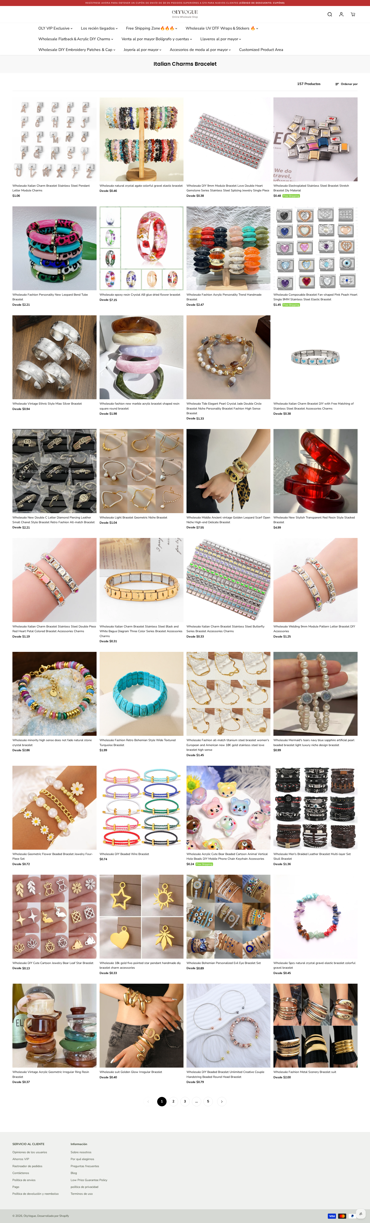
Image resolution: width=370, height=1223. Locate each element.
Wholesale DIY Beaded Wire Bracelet (124, 854)
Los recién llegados (98, 28)
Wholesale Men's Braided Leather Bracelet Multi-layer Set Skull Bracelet (312, 856)
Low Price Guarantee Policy (89, 1180)
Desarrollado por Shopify (53, 1216)
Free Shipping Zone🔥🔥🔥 (150, 28)
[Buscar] (329, 14)
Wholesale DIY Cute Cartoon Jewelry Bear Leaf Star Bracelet (52, 963)
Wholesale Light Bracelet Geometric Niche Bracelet (133, 517)
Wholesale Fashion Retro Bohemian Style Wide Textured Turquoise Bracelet (138, 742)
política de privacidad (84, 1187)
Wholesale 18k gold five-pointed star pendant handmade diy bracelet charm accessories (140, 965)
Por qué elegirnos (82, 1159)
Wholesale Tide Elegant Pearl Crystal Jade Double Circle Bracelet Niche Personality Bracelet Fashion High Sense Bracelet (223, 408)
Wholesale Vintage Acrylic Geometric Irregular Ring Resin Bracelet (50, 1074)
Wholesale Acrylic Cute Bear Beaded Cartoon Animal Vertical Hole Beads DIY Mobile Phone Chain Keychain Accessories (227, 856)
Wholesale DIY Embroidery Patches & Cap (75, 49)
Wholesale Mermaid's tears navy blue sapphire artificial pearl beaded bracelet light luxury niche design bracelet (313, 742)
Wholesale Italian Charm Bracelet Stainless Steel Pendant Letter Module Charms (51, 188)
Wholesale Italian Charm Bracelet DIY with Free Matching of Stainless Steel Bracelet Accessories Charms (313, 406)
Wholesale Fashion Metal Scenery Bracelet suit (304, 1072)
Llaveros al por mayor (219, 39)
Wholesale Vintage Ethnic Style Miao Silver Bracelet (47, 404)
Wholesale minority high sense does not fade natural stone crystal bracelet (52, 742)
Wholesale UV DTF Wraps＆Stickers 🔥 (221, 28)
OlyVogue (30, 1216)
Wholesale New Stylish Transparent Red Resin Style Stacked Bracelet (314, 519)
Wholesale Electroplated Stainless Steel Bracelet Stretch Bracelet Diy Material (311, 188)
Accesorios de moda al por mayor (199, 49)
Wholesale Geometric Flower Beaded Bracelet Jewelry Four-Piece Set (52, 856)
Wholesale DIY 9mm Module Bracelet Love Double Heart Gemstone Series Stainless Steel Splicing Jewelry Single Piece (227, 188)
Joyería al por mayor (142, 49)
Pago (15, 1187)
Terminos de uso (82, 1194)
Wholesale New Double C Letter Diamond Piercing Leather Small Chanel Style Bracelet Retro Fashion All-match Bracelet (53, 519)
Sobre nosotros (81, 1152)
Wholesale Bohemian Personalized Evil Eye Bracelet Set (223, 963)
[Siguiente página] (221, 1101)
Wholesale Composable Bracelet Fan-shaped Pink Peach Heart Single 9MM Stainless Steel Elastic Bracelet (315, 297)
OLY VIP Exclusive (54, 28)
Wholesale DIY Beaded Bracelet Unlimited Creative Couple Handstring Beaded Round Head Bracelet (225, 1074)
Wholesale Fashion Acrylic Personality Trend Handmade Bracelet (223, 297)
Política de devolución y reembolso (35, 1194)
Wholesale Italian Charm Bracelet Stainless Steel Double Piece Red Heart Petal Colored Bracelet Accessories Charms (54, 628)
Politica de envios (24, 1180)
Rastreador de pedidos (27, 1166)
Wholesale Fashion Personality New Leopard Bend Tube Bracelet (50, 297)
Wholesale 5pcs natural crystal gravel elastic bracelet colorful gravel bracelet (314, 965)
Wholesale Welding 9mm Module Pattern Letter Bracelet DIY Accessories (314, 628)
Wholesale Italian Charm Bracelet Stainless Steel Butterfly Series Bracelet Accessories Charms (225, 628)
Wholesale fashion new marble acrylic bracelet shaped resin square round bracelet (139, 406)
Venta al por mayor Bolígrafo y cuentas (156, 39)
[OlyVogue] (185, 14)
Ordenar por (349, 84)
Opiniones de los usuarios (29, 1152)
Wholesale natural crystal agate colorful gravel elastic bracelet (141, 186)
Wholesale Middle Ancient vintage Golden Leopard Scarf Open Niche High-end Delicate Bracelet (228, 519)
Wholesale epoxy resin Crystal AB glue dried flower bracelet (140, 295)
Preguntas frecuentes (85, 1166)
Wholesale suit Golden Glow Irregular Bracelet (131, 1072)
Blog (74, 1173)
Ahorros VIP (20, 1159)
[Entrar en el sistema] (341, 14)
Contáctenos (20, 1173)
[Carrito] (353, 14)
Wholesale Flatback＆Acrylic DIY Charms (74, 39)
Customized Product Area (261, 49)
